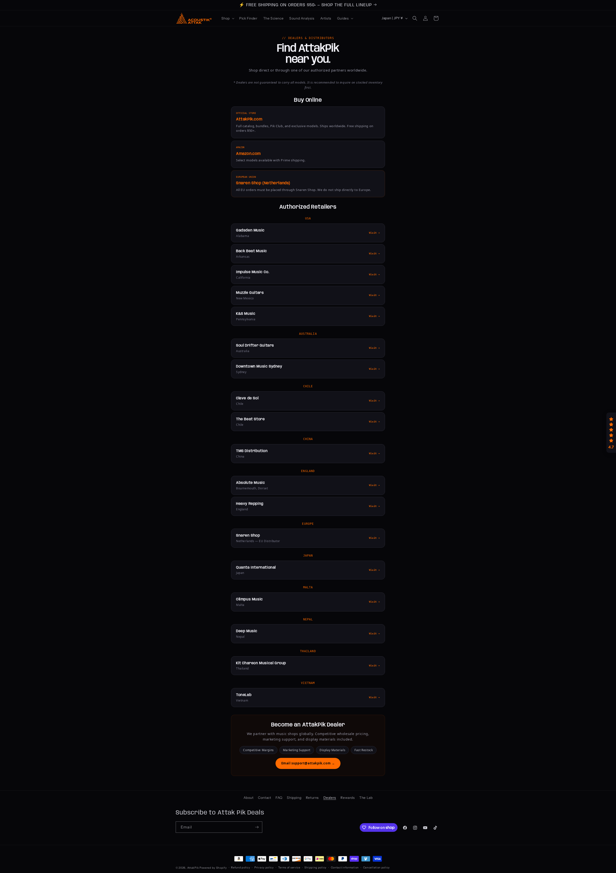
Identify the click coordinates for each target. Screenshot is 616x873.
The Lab (365, 797)
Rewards (347, 797)
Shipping (294, 797)
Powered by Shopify (213, 867)
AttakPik (193, 867)
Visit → (374, 232)
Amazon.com (248, 154)
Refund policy (240, 867)
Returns (312, 797)
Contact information (345, 867)
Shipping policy (315, 867)
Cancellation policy (376, 867)
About (249, 797)
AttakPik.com (249, 119)
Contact (264, 797)
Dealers (329, 797)
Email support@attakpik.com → (308, 763)
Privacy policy (264, 867)
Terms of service (289, 867)
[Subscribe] (256, 827)
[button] (227, 18)
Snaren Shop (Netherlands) (263, 183)
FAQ (279, 797)
